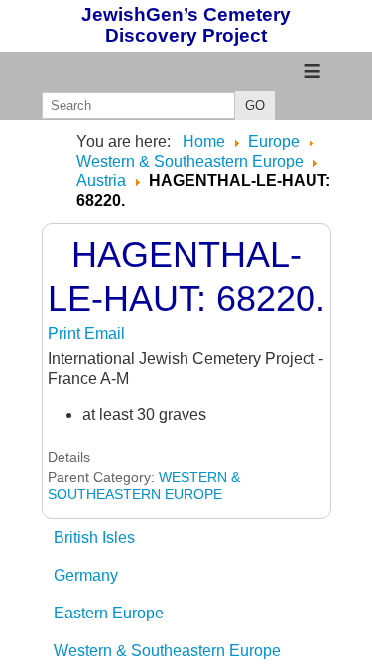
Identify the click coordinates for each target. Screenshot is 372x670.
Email (104, 333)
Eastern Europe (109, 613)
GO (255, 105)
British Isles (94, 537)
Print (66, 333)
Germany (86, 575)
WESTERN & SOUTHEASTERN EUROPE (144, 485)
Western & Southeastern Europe (167, 650)
